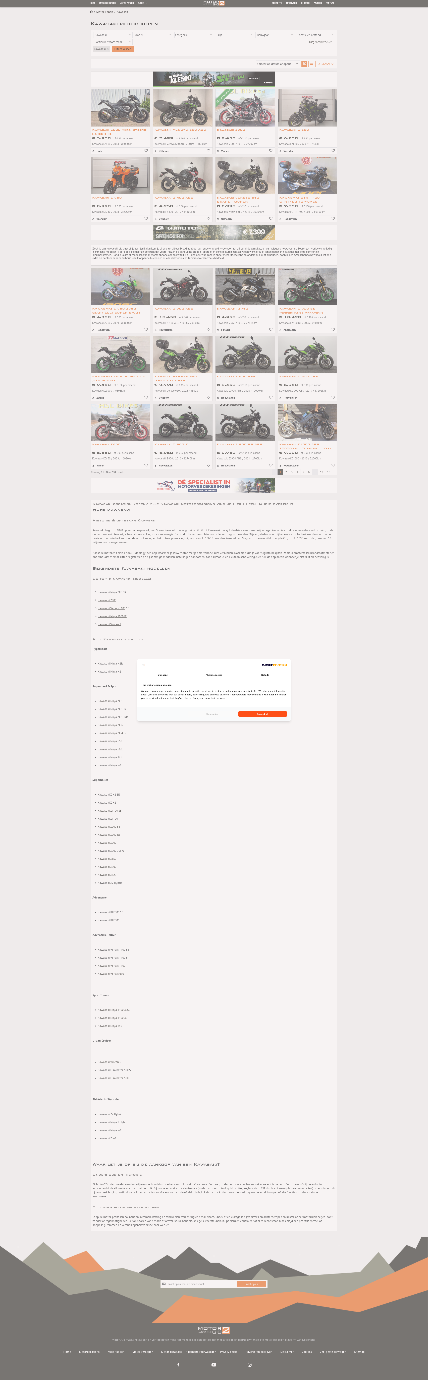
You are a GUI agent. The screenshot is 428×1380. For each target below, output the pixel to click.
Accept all (262, 714)
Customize (212, 714)
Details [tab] (265, 675)
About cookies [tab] (214, 675)
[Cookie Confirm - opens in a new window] (274, 665)
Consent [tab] (163, 675)
